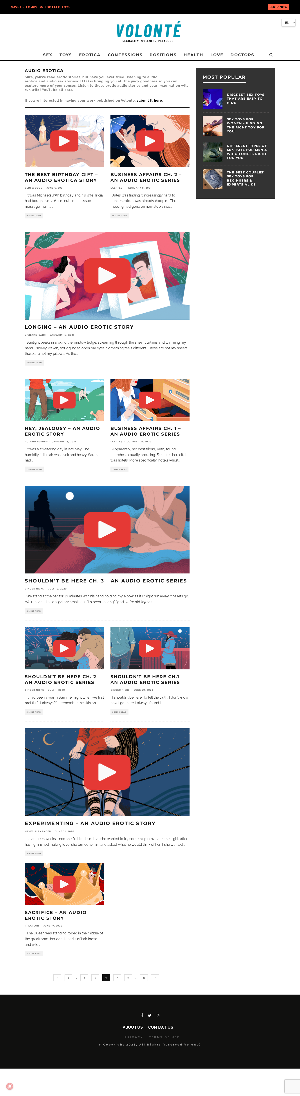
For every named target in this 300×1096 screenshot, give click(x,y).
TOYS (66, 54)
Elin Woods (33, 187)
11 (144, 978)
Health (193, 54)
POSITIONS (163, 54)
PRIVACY (134, 1037)
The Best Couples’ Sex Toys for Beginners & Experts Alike (246, 178)
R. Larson (32, 925)
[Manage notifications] (9, 1086)
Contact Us (160, 1027)
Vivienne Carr (35, 334)
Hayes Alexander (38, 831)
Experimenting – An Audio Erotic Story (90, 823)
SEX (47, 54)
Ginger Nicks (34, 588)
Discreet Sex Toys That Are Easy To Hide (246, 99)
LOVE (217, 54)
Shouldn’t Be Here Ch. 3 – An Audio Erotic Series (106, 581)
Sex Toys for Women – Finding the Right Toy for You (246, 125)
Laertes (116, 187)
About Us (133, 1027)
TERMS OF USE (164, 1037)
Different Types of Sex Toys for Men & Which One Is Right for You (247, 152)
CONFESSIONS (125, 54)
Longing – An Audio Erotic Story (79, 327)
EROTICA (90, 54)
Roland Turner (36, 441)
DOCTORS (242, 54)
